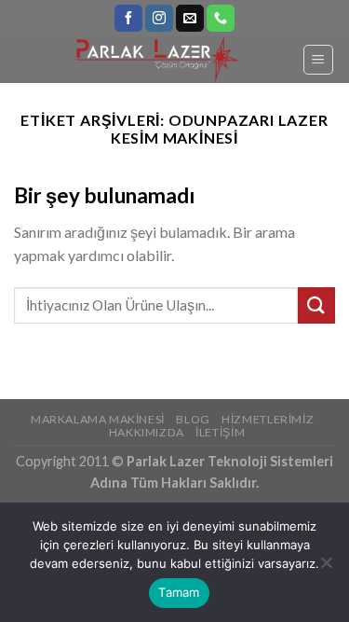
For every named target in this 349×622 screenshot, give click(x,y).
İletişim (220, 432)
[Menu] (318, 60)
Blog (192, 419)
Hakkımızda (146, 432)
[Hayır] (325, 568)
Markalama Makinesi (98, 419)
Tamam (178, 592)
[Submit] (316, 305)
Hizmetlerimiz (267, 419)
